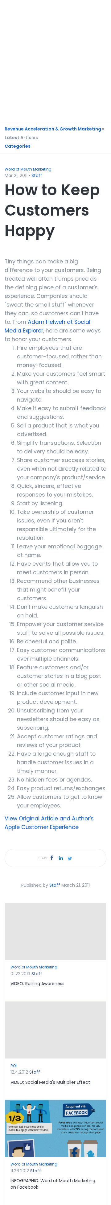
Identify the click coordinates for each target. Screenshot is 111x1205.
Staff (36, 175)
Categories (18, 146)
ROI (13, 1065)
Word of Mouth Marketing (28, 169)
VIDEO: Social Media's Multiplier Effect (50, 1082)
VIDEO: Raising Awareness (37, 983)
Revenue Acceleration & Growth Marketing (53, 129)
